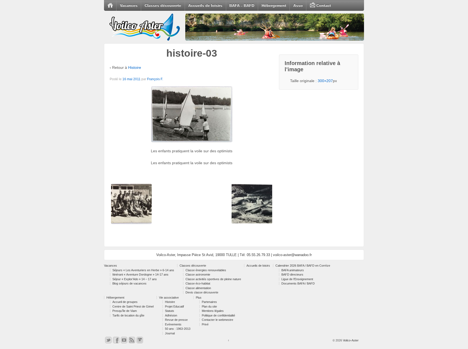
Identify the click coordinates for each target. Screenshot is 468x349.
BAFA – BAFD (241, 5)
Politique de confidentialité (218, 315)
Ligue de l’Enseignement (297, 279)
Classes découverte (163, 5)
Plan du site (209, 306)
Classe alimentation (198, 288)
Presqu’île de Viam (124, 310)
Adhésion (171, 315)
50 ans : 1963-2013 (177, 328)
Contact (323, 5)
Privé (205, 324)
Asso (298, 5)
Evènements (173, 324)
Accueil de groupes (125, 301)
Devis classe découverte (202, 292)
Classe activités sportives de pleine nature (213, 279)
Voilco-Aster (350, 340)
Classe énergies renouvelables (206, 270)
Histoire (134, 67)
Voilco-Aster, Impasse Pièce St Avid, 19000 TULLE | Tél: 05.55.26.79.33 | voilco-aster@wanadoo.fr (234, 255)
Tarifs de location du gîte (128, 315)
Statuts (169, 310)
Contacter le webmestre (217, 319)
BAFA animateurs (292, 270)
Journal (170, 333)
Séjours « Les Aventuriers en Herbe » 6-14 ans (143, 270)
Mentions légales (213, 310)
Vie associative (169, 297)
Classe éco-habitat (198, 283)
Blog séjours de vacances (129, 283)
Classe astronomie (198, 274)
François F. (155, 79)
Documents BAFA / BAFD (298, 283)
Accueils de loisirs (205, 5)
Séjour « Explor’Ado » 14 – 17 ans (134, 279)
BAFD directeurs (292, 274)
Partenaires (209, 301)
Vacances (129, 5)
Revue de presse (176, 319)
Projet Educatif (174, 306)
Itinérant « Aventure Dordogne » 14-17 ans (140, 274)
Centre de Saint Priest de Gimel (133, 306)
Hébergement (274, 5)
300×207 (325, 81)
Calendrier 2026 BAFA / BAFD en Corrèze (302, 265)
